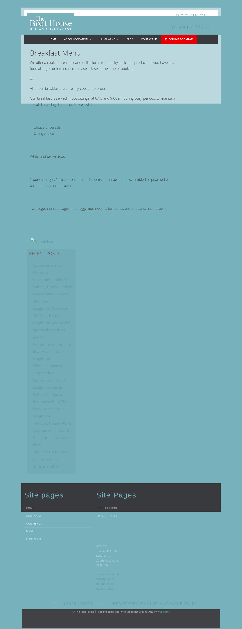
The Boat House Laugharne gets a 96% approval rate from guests (51, 326)
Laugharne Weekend (50, 308)
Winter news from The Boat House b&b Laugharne (52, 351)
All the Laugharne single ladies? (48, 369)
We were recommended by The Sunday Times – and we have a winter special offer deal (53, 287)
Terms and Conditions (110, 574)
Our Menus (34, 523)
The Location (107, 508)
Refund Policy (105, 584)
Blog (129, 39)
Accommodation (76, 39)
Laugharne (107, 39)
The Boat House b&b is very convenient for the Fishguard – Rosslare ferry (52, 434)
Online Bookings (181, 39)
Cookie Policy (105, 588)
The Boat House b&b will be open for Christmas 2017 (50, 459)
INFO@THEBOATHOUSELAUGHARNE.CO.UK (154, 603)
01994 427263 (191, 27)
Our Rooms (34, 516)
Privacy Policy (105, 579)
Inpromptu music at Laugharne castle (50, 384)
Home (53, 39)
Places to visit (108, 516)
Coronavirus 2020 (48, 265)
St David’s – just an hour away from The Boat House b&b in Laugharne (50, 405)
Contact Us (149, 39)
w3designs (163, 612)
